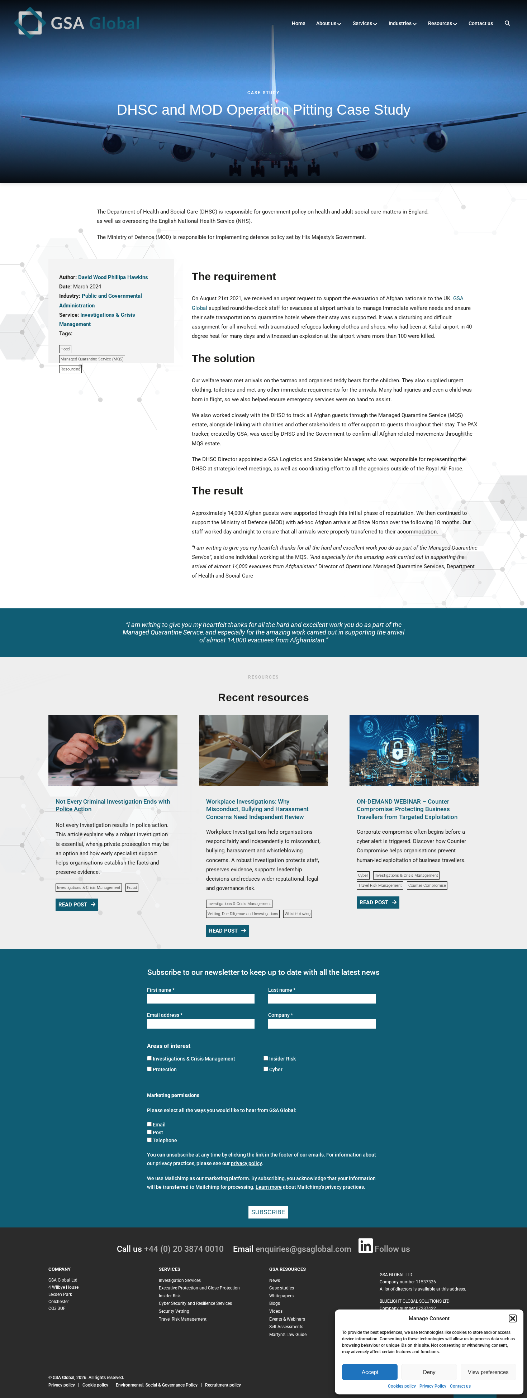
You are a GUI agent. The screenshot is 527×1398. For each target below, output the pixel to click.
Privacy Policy (432, 1386)
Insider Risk (282, 1059)
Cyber (363, 875)
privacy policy (246, 1163)
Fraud (132, 887)
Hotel (65, 349)
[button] (512, 1318)
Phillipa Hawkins (128, 277)
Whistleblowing (297, 913)
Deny (429, 1372)
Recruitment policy (223, 1385)
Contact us (460, 1386)
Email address (164, 1015)
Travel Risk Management (380, 885)
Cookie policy (95, 1385)
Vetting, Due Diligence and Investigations (243, 913)
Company (280, 1015)
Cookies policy (402, 1386)
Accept (370, 1372)
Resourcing (70, 369)
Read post (72, 904)
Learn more (269, 1187)
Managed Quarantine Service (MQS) (92, 359)
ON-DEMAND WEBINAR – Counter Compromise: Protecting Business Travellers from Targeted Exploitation (407, 809)
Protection (165, 1069)
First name (161, 990)
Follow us (392, 1249)
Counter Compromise (427, 885)
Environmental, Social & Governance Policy (157, 1385)
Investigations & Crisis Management (88, 887)
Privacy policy (61, 1385)
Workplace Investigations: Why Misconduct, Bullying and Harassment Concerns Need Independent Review (257, 809)
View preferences (488, 1372)
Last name (281, 990)
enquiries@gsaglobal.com (303, 1249)
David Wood (92, 277)
